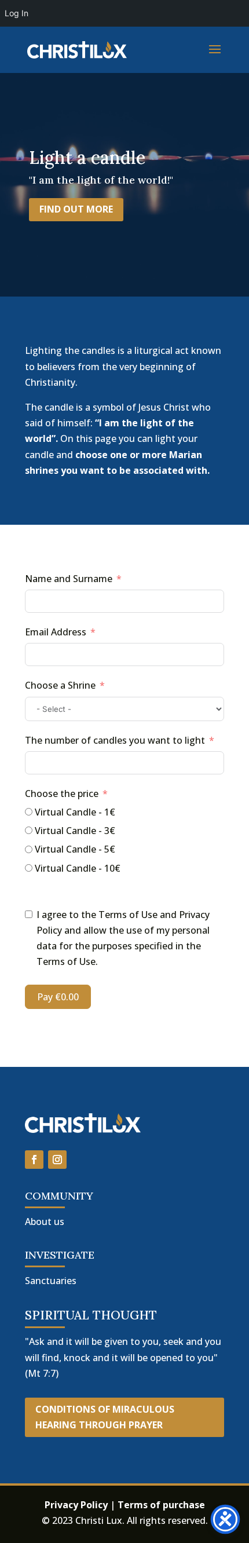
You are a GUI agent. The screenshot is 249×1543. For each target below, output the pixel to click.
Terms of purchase (161, 1504)
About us (44, 1221)
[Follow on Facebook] (34, 1159)
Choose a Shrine (60, 685)
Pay (58, 996)
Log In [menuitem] (16, 13)
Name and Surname (68, 578)
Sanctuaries (50, 1280)
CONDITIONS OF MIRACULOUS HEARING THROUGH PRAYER (104, 1417)
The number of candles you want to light (115, 740)
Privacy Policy (77, 1504)
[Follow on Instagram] (57, 1159)
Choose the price (61, 793)
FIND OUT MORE (76, 209)
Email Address (55, 632)
